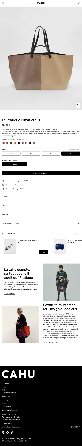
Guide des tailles (9, 294)
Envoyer (74, 427)
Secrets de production (50, 342)
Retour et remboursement (11, 419)
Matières (6, 205)
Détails (5, 197)
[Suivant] (79, 234)
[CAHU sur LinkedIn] (7, 432)
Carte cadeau (6, 406)
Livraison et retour (10, 223)
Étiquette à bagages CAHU (29, 240)
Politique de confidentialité (11, 417)
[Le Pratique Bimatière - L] (41, 58)
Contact (5, 387)
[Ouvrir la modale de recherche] (75, 3)
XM (31, 153)
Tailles (5, 214)
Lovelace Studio (25, 439)
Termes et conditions (9, 414)
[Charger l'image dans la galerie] (78, 105)
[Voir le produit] (10, 246)
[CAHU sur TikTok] (12, 432)
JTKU (4, 403)
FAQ (3, 390)
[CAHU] (41, 3)
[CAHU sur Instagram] (3, 432)
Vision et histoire (7, 401)
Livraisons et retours (9, 393)
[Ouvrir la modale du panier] (79, 3)
